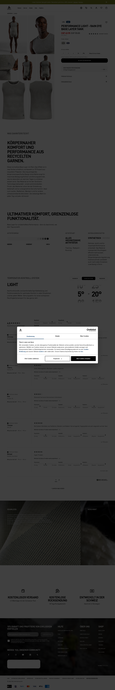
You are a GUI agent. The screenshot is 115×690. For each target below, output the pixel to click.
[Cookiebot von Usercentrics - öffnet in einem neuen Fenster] (88, 330)
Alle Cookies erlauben (83, 358)
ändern (41, 351)
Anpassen (56, 358)
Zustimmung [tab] (31, 336)
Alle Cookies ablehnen (32, 358)
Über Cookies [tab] (84, 336)
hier (81, 351)
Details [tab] (57, 336)
